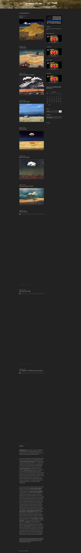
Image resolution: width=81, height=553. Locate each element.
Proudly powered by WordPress (23, 550)
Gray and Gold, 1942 (25, 291)
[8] (39, 492)
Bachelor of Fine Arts (28, 469)
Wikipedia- (21, 445)
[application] (54, 39)
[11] (35, 511)
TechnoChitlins (33, 4)
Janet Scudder (35, 518)
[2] (29, 466)
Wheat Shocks (23, 211)
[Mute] (58, 42)
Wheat (21, 17)
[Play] (47, 42)
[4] (43, 475)
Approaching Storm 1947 (26, 186)
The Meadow (23, 48)
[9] (24, 519)
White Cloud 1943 (24, 157)
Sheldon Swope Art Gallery (36, 488)
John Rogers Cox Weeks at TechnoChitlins (31, 370)
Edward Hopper (30, 511)
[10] (34, 511)
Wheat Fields (23, 129)
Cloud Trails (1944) (24, 102)
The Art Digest (27, 525)
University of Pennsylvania (24, 468)
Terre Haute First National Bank (27, 461)
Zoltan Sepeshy (22, 511)
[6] (38, 492)
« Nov (49, 104)
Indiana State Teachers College (36, 491)
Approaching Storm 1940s (26, 74)
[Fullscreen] (60, 42)
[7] (24, 482)
